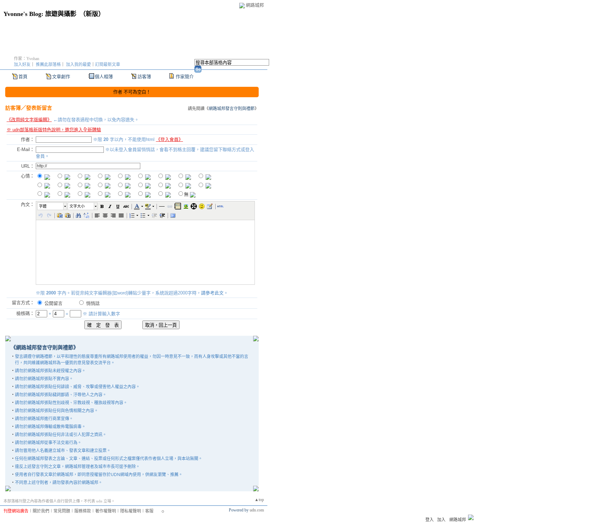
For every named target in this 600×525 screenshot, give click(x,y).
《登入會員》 (169, 139)
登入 (429, 519)
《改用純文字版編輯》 (29, 119)
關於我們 (41, 511)
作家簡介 (185, 76)
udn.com (257, 510)
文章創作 (61, 76)
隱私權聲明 (130, 511)
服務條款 (82, 511)
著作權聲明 (105, 511)
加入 (441, 519)
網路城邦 (255, 5)
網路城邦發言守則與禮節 (232, 108)
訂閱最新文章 (107, 64)
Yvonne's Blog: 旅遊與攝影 (39, 13)
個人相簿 (104, 76)
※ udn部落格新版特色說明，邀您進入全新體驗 (54, 129)
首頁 (22, 76)
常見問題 (61, 511)
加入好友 (22, 64)
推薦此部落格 (48, 64)
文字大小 (77, 206)
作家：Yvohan (26, 58)
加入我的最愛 (78, 64)
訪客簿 (144, 76)
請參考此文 (212, 292)
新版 (92, 13)
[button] (52, 206)
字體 (43, 206)
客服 (149, 511)
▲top (259, 499)
